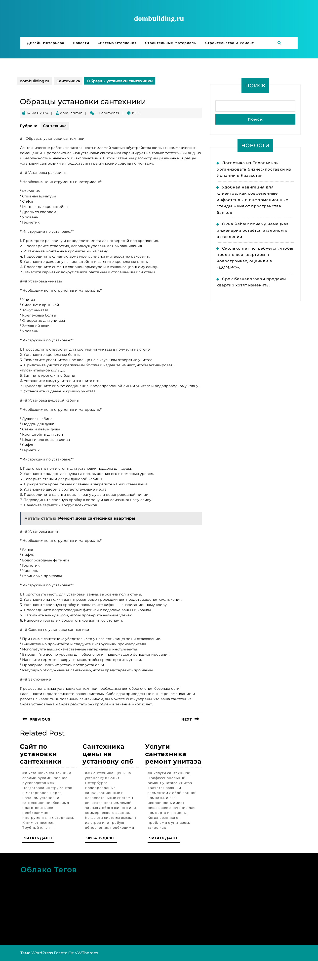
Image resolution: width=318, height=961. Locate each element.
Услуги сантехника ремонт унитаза (173, 754)
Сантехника (68, 81)
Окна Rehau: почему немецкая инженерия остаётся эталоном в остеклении (253, 230)
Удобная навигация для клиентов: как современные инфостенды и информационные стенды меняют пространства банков (252, 200)
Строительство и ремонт (229, 43)
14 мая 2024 (38, 113)
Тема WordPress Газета (43, 953)
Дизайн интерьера (45, 43)
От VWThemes (83, 953)
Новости (81, 43)
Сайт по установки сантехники (41, 754)
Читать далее (39, 839)
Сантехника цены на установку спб (108, 754)
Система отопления (117, 43)
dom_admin (71, 113)
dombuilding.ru (159, 18)
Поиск (255, 86)
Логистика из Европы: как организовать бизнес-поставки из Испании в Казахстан (254, 169)
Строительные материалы (171, 43)
